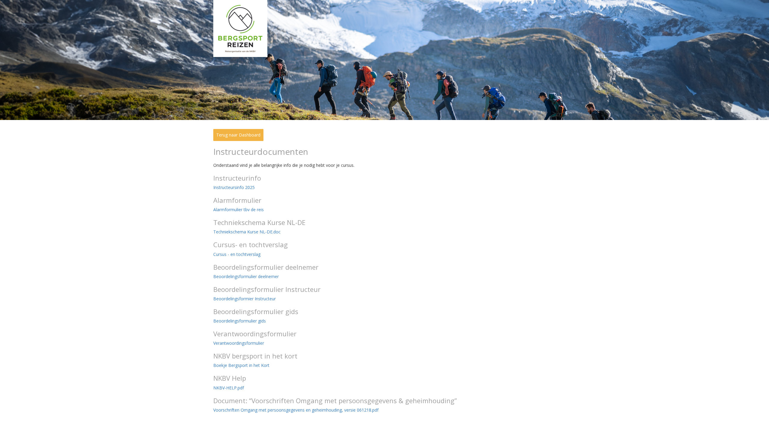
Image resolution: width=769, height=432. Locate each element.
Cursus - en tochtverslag (236, 254)
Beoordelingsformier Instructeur (244, 299)
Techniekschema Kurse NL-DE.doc (247, 232)
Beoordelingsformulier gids (239, 321)
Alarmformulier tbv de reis (238, 209)
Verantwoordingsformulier (238, 343)
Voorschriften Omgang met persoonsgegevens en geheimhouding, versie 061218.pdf (295, 410)
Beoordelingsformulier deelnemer (246, 276)
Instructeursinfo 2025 (234, 187)
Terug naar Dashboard (238, 135)
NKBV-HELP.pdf (228, 388)
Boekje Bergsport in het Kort (241, 365)
